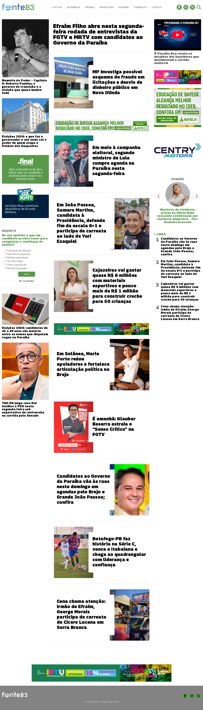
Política (57, 7)
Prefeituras (106, 7)
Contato (157, 7)
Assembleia (73, 7)
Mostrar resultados (17, 268)
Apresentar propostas (18, 254)
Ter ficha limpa (15, 261)
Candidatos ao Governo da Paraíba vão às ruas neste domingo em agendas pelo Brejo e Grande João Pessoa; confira (179, 246)
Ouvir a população (16, 264)
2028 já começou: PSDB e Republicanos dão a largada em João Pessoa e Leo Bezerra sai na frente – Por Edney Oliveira (177, 216)
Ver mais (101, 656)
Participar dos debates (19, 250)
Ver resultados (26, 281)
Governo (124, 7)
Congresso (140, 7)
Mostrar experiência (17, 257)
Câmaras (90, 7)
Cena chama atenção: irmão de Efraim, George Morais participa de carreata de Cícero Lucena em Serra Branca (180, 313)
